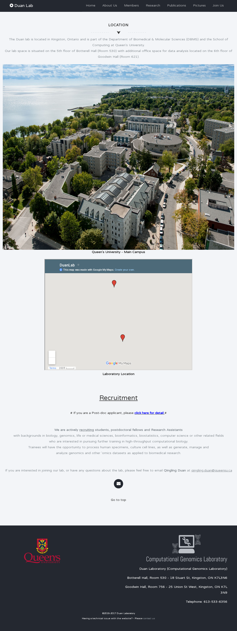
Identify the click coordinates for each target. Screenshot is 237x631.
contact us (149, 618)
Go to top (118, 500)
